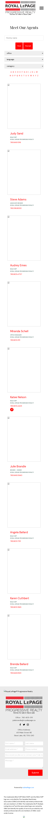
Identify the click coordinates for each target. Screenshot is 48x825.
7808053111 (15, 340)
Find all (28, 46)
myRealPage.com (28, 787)
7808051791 (15, 541)
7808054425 (16, 406)
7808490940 (16, 475)
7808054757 (16, 274)
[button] (20, 725)
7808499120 (15, 673)
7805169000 (16, 208)
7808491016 (15, 142)
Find (19, 46)
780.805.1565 (15, 607)
